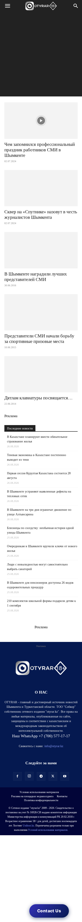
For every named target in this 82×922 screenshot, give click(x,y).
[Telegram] (41, 776)
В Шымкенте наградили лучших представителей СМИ (35, 276)
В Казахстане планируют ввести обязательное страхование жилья (37, 439)
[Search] (76, 6)
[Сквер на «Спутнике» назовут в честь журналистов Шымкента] (41, 188)
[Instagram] (29, 776)
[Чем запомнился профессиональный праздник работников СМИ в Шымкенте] (41, 120)
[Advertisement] (41, 55)
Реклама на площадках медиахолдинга (32, 796)
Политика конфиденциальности (41, 800)
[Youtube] (64, 776)
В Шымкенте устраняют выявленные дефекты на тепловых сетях (39, 494)
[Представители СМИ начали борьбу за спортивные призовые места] (41, 312)
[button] (7, 6)
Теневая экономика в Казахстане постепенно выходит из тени (36, 457)
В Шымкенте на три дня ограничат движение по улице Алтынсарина (39, 512)
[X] (53, 776)
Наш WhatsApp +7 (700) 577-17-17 (41, 736)
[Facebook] (17, 776)
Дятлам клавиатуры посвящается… (38, 397)
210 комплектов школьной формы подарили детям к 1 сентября (41, 603)
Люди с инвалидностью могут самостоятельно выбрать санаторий (37, 567)
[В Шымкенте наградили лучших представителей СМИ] (41, 250)
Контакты (62, 796)
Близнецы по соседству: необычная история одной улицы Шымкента (40, 530)
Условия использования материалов (39, 792)
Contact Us (49, 910)
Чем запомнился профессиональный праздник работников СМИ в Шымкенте (39, 150)
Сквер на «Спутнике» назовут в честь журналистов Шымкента (40, 214)
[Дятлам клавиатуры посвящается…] (41, 374)
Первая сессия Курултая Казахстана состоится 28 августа (39, 476)
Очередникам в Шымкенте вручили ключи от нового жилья (42, 548)
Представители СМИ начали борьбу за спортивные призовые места (39, 338)
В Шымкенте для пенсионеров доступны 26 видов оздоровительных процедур (40, 585)
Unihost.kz (28, 825)
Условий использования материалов (48, 829)
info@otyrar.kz (53, 746)
